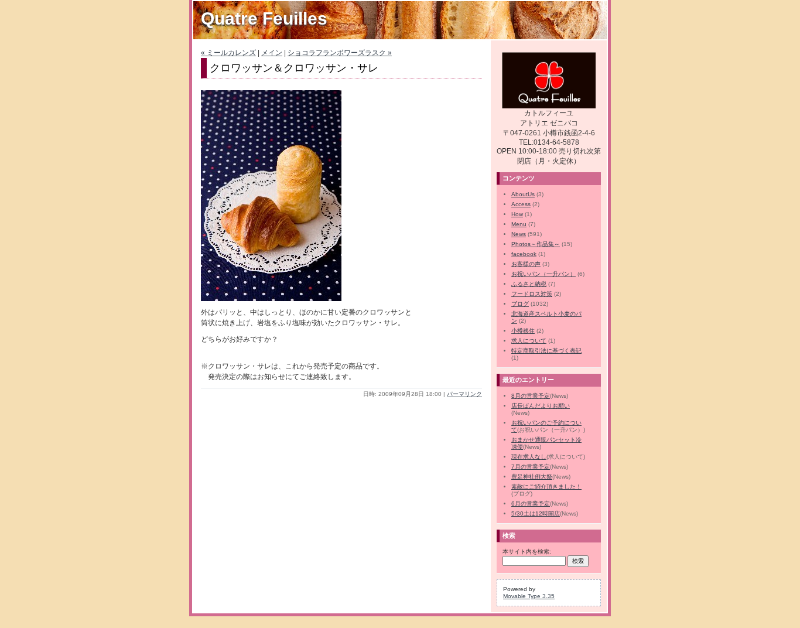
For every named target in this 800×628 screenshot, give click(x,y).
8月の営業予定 (530, 395)
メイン (271, 53)
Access (521, 204)
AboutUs (523, 194)
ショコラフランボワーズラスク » (340, 53)
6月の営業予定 (530, 503)
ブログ (520, 304)
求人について (528, 340)
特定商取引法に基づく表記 (546, 350)
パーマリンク (464, 394)
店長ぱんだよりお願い (540, 405)
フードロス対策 (531, 294)
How (517, 214)
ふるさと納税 (528, 284)
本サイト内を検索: (526, 551)
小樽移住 (523, 330)
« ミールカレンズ (228, 53)
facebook (523, 254)
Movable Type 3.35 (529, 596)
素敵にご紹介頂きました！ (546, 486)
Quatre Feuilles (264, 18)
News (518, 234)
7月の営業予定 (530, 466)
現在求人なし (528, 456)
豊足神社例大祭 (531, 476)
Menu (519, 224)
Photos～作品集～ (535, 244)
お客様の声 (526, 264)
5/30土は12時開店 (535, 513)
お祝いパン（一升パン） (543, 274)
